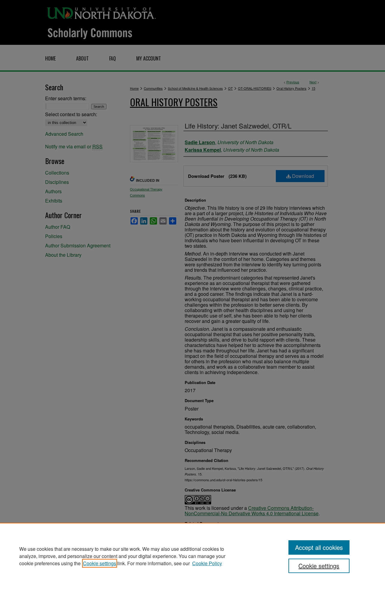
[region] (192, 556)
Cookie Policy (207, 563)
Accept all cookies (319, 547)
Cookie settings (99, 563)
